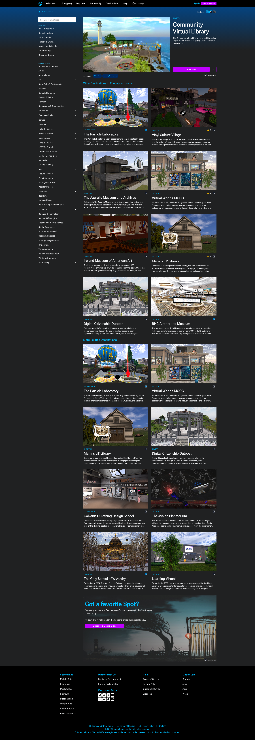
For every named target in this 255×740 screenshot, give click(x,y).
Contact (186, 679)
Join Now (191, 69)
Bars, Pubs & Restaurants (50, 84)
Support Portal (67, 708)
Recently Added (46, 33)
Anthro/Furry (44, 75)
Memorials (43, 160)
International (44, 138)
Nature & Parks (46, 174)
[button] (52, 3)
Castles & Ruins (46, 97)
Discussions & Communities (52, 106)
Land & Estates (45, 143)
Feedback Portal (68, 713)
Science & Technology (49, 214)
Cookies (162, 726)
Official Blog (66, 703)
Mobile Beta (66, 679)
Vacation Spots (46, 249)
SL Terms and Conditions (101, 726)
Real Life (43, 196)
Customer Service (151, 689)
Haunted (43, 124)
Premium (43, 191)
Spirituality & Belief (48, 231)
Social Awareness (47, 227)
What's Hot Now (46, 28)
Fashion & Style (46, 115)
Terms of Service (151, 679)
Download (65, 684)
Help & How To (46, 129)
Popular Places (46, 187)
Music (41, 169)
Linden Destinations (48, 151)
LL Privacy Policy (146, 726)
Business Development (109, 679)
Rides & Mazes (45, 200)
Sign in (197, 3)
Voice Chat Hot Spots (49, 253)
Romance (43, 209)
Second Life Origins (48, 218)
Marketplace (66, 689)
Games (42, 120)
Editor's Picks (45, 37)
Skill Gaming (45, 50)
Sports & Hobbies (47, 236)
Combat (42, 102)
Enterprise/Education (108, 684)
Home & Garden (46, 133)
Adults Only (44, 262)
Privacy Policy (149, 684)
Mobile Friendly (46, 164)
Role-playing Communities (51, 204)
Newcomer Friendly (48, 46)
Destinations (66, 699)
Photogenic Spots (47, 182)
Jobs (184, 689)
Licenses (147, 694)
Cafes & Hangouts (47, 93)
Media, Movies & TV (48, 156)
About (185, 684)
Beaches (42, 88)
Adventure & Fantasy (48, 66)
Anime (41, 71)
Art (40, 79)
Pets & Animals (46, 178)
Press (185, 694)
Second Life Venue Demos (51, 223)
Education (48, 12)
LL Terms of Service (126, 726)
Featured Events (46, 42)
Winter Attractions (47, 258)
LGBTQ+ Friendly (46, 147)
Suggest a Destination (104, 626)
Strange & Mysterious (49, 240)
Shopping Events (46, 55)
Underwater (44, 245)
